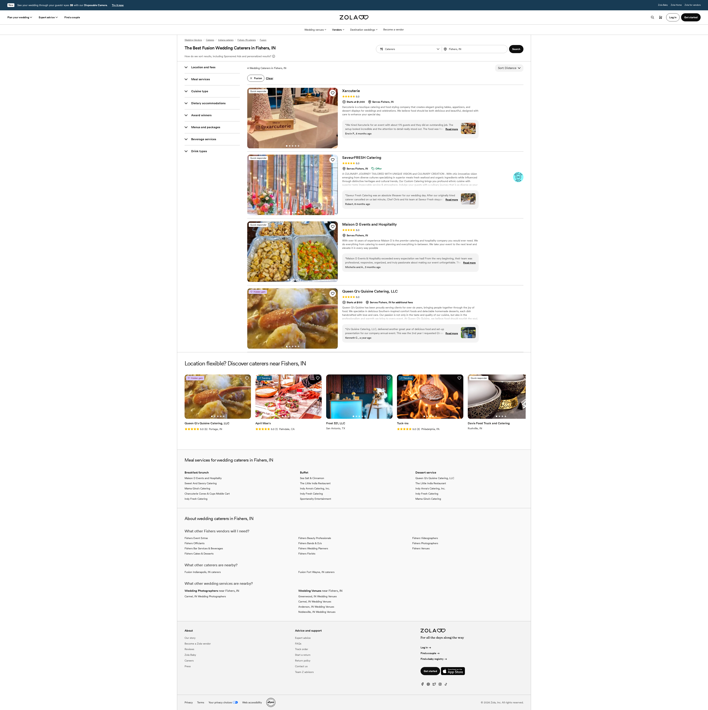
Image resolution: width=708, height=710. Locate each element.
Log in (424, 647)
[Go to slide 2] (289, 146)
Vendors (337, 29)
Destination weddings (362, 29)
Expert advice (47, 17)
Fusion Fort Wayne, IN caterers (316, 572)
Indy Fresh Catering (196, 498)
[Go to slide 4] (295, 146)
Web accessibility (252, 702)
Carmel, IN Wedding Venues (314, 601)
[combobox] (475, 49)
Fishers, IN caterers (246, 40)
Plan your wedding (18, 17)
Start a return (302, 654)
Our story (190, 637)
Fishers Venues (421, 548)
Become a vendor (393, 29)
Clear (269, 78)
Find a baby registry (432, 658)
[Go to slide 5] (298, 146)
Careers (189, 660)
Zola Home (676, 5)
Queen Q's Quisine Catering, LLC (434, 478)
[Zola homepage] (354, 17)
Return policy (302, 660)
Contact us (301, 666)
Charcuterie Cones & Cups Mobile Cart (207, 493)
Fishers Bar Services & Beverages (204, 548)
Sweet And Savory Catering (201, 483)
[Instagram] (440, 685)
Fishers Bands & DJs (310, 543)
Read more (451, 129)
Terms (200, 702)
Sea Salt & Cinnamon (312, 478)
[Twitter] (434, 685)
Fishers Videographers (425, 538)
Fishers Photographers (425, 543)
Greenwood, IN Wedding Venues (317, 596)
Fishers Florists (306, 553)
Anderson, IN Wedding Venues (316, 606)
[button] (438, 49)
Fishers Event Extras (196, 538)
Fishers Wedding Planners (313, 548)
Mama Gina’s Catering (197, 488)
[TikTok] (446, 685)
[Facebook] (422, 685)
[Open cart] (661, 17)
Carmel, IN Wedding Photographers (205, 596)
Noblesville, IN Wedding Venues (316, 611)
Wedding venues (314, 29)
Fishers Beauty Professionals (314, 538)
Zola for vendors (693, 5)
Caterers (210, 40)
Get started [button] (690, 17)
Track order (301, 649)
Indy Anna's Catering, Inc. (315, 488)
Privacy (189, 702)
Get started (430, 671)
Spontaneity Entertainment (315, 498)
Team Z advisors (304, 672)
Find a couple (72, 17)
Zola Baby (663, 5)
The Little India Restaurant (315, 483)
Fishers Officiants (194, 543)
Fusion (263, 40)
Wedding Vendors (193, 40)
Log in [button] (672, 17)
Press (188, 666)
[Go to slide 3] (292, 146)
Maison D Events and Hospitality (203, 478)
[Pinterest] (428, 685)
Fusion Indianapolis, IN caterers (203, 572)
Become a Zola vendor (198, 643)
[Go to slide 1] (286, 146)
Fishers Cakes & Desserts (199, 553)
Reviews (189, 649)
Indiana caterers (225, 40)
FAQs (298, 643)
